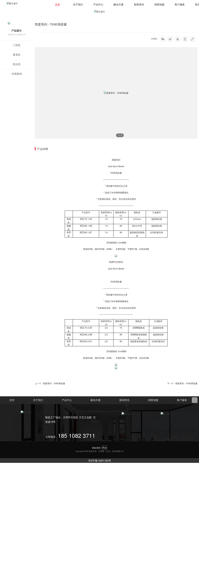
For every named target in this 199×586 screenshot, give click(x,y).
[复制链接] (192, 39)
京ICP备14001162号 (99, 460)
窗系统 (16, 55)
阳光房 (16, 64)
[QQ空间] (178, 39)
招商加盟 (159, 4)
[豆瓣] (185, 39)
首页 (57, 5)
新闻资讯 (139, 4)
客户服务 (180, 4)
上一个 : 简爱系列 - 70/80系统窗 (50, 383)
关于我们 (78, 4)
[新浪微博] (170, 39)
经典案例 (17, 74)
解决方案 (118, 4)
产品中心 (98, 4)
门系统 (16, 45)
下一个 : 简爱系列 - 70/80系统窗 (182, 383)
